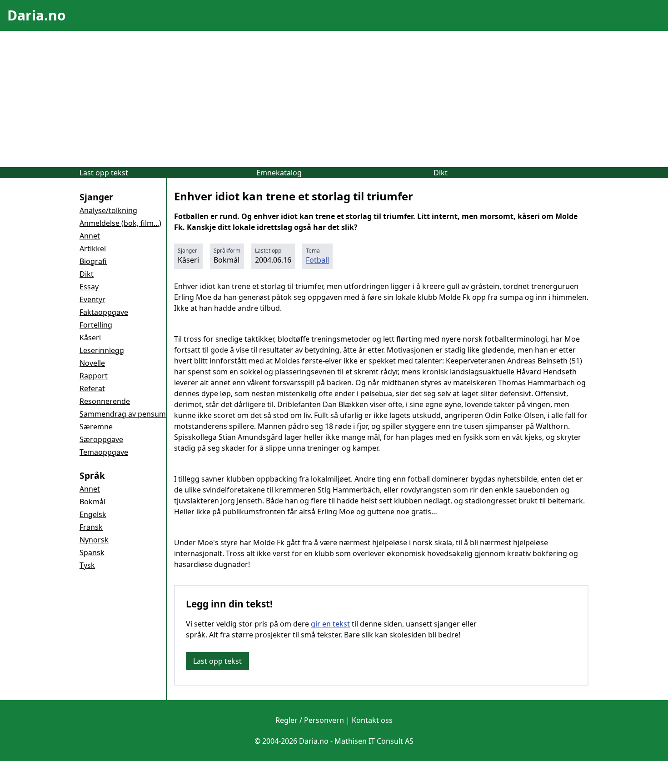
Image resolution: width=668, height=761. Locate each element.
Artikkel (93, 249)
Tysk (87, 565)
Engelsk (93, 514)
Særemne (96, 427)
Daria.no (36, 15)
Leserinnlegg (102, 350)
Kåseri (90, 338)
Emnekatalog (279, 173)
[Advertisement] (334, 99)
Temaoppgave (104, 452)
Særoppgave (101, 439)
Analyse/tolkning (108, 210)
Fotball (317, 260)
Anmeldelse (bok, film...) (120, 223)
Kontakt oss (372, 720)
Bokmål (92, 502)
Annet (90, 236)
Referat (92, 388)
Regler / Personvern (309, 720)
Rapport (94, 376)
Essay (89, 287)
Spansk (92, 552)
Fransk (91, 527)
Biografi (93, 261)
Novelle (92, 363)
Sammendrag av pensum (123, 414)
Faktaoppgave (104, 312)
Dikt (441, 173)
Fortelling (96, 325)
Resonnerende (105, 401)
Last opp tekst (104, 173)
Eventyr (92, 299)
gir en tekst (330, 624)
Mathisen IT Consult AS (374, 741)
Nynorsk (94, 540)
